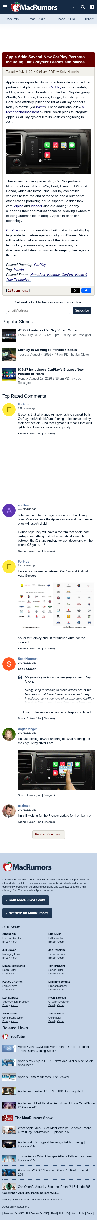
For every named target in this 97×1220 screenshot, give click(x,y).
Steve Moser (9, 1013)
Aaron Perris (56, 1013)
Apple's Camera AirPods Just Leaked (43, 1077)
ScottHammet (27, 659)
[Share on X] (75, 290)
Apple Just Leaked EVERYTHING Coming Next (50, 1091)
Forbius (23, 404)
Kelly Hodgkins (70, 71)
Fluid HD (64, 1213)
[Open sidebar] (92, 7)
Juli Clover (82, 354)
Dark (89, 1213)
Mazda (19, 270)
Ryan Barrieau (57, 997)
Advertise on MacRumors (27, 913)
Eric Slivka (54, 933)
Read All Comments (48, 834)
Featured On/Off (13, 1213)
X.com (14, 941)
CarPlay (55, 87)
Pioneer (36, 206)
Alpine (18, 206)
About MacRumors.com (25, 900)
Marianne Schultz (59, 981)
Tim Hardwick (56, 966)
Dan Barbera (10, 997)
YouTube (17, 1036)
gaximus (24, 805)
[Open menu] (5, 7)
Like (39, 433)
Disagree (49, 433)
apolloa (23, 505)
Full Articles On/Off (37, 1213)
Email (5, 941)
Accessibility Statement (15, 1206)
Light (82, 1213)
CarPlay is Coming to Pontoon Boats (47, 350)
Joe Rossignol (81, 335)
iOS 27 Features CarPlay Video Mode (47, 330)
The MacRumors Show (34, 1118)
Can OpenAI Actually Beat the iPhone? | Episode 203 (54, 1186)
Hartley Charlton (12, 981)
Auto (74, 1213)
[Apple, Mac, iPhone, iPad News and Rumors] (33, 12)
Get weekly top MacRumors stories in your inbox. (48, 302)
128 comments (18, 290)
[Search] (84, 7)
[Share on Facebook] (86, 290)
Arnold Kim (9, 933)
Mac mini (13, 19)
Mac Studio (37, 19)
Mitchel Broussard (13, 966)
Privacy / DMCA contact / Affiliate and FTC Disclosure (32, 1199)
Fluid (54, 1213)
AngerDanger (27, 729)
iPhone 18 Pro (65, 19)
